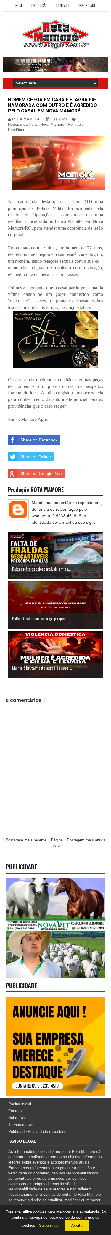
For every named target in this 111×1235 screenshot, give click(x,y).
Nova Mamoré (52, 124)
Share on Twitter (35, 456)
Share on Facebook (38, 440)
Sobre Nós (17, 1117)
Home (19, 5)
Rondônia (16, 130)
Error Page (87, 5)
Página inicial (19, 1104)
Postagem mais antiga (86, 840)
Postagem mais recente (26, 840)
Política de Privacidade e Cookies (37, 1131)
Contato (15, 1111)
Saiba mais (48, 1225)
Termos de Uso (21, 1125)
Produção (39, 5)
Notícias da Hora (22, 124)
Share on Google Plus (41, 473)
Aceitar (77, 1225)
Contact (63, 5)
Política (74, 124)
